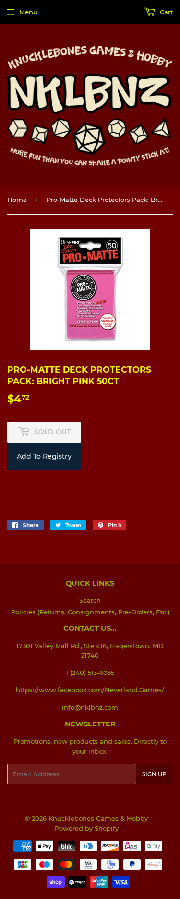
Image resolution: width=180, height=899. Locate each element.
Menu (28, 12)
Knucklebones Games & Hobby (98, 818)
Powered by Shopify (87, 828)
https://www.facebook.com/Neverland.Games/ (90, 690)
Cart (165, 12)
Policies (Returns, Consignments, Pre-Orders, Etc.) (90, 612)
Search (90, 600)
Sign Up (154, 774)
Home (17, 199)
